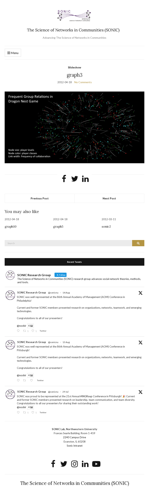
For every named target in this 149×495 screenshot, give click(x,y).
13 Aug (66, 342)
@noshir (21, 325)
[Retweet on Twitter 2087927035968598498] (25, 380)
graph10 (10, 226)
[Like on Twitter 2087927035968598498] (32, 380)
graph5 (58, 226)
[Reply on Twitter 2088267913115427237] (19, 331)
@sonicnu (53, 292)
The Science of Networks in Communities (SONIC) (74, 483)
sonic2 (106, 226)
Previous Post (40, 198)
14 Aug (66, 292)
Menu (14, 53)
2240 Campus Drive (74, 437)
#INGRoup (86, 396)
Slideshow (74, 67)
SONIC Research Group (31, 292)
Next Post (109, 198)
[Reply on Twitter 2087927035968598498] (19, 380)
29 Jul (65, 391)
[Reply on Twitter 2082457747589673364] (19, 412)
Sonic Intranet (74, 445)
